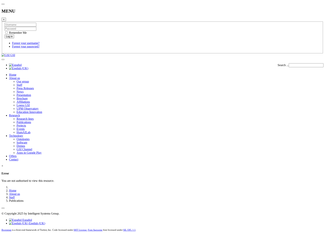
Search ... (283, 65)
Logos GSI (23, 105)
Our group (23, 81)
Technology (16, 135)
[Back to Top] (3, 208)
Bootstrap (6, 229)
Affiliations (23, 101)
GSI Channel (24, 149)
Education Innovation (29, 112)
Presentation (24, 95)
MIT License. (80, 229)
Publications (24, 122)
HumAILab (23, 132)
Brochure (22, 98)
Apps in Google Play (29, 152)
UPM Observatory (28, 108)
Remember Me (17, 32)
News (20, 91)
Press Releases (25, 88)
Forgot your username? (25, 43)
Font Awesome (95, 229)
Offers (13, 156)
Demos (21, 145)
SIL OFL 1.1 (129, 229)
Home (12, 74)
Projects (21, 125)
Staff (19, 84)
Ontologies (23, 139)
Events (21, 129)
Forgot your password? (25, 46)
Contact (13, 159)
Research (14, 115)
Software (22, 142)
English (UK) (36, 223)
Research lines (25, 118)
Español (27, 220)
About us (14, 78)
